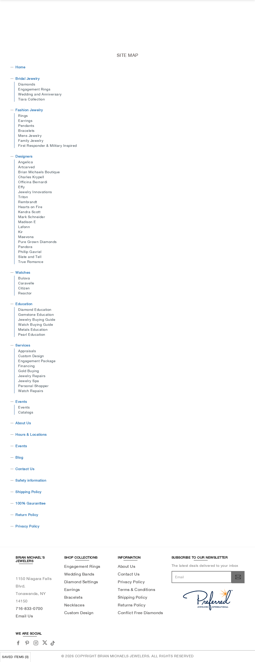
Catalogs (25, 412)
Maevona (26, 237)
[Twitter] (44, 642)
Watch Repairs (30, 391)
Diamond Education (35, 310)
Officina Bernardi (32, 182)
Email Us (24, 616)
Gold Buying (28, 371)
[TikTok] (53, 642)
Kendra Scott (29, 212)
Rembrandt (27, 202)
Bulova (24, 278)
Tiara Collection (31, 99)
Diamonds (26, 84)
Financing (26, 366)
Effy (21, 187)
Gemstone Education (36, 315)
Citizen (24, 288)
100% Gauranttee (30, 503)
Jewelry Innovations (35, 192)
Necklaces (74, 605)
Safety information (30, 480)
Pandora (25, 247)
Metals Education (33, 329)
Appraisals (27, 351)
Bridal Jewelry (27, 79)
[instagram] (36, 643)
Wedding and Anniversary (40, 94)
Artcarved (26, 167)
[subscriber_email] (238, 577)
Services (22, 345)
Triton (23, 197)
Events (21, 402)
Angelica (25, 162)
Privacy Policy (27, 526)
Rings (23, 116)
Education (24, 304)
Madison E (27, 222)
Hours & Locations (31, 434)
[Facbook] (18, 643)
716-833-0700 (29, 608)
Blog (19, 457)
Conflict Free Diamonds (140, 612)
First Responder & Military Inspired (47, 146)
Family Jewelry (30, 141)
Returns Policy (131, 605)
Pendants (26, 126)
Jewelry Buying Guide (36, 320)
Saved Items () (15, 657)
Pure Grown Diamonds (37, 242)
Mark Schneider (31, 217)
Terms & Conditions (136, 589)
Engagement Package (37, 361)
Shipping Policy (28, 492)
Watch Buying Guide (35, 325)
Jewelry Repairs (32, 376)
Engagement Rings (34, 89)
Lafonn (24, 227)
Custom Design (31, 356)
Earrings (25, 121)
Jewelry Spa (28, 381)
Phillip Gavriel (30, 252)
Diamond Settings (81, 581)
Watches (22, 272)
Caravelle (26, 283)
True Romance (30, 262)
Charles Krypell (31, 177)
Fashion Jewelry (29, 110)
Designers (24, 156)
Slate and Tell (29, 257)
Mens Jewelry (30, 136)
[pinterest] (27, 643)
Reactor (25, 293)
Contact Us (24, 469)
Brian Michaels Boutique (39, 172)
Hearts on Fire (30, 207)
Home (20, 67)
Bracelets (26, 131)
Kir (20, 232)
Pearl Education (31, 334)
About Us (23, 423)
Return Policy (26, 515)
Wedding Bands (79, 574)
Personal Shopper (33, 386)
